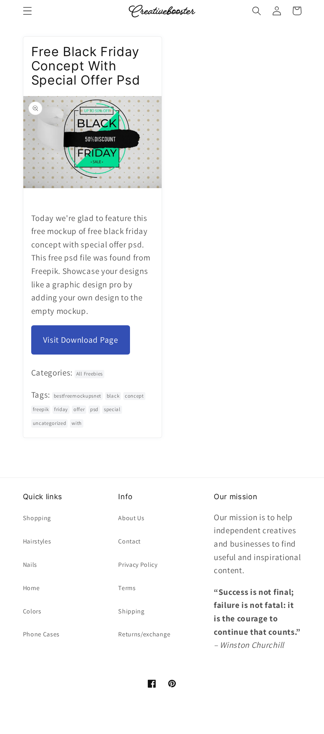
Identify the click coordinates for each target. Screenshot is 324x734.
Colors (32, 611)
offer (79, 409)
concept (134, 395)
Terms (127, 588)
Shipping (131, 611)
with (77, 423)
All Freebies (89, 373)
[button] (27, 11)
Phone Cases (41, 634)
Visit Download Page (80, 339)
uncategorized (49, 423)
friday (61, 409)
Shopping (37, 518)
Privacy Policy (138, 564)
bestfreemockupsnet (77, 395)
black (113, 395)
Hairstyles (37, 541)
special (112, 409)
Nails (30, 564)
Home (31, 588)
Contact (129, 541)
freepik (41, 409)
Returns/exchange (144, 634)
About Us (131, 518)
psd (94, 409)
